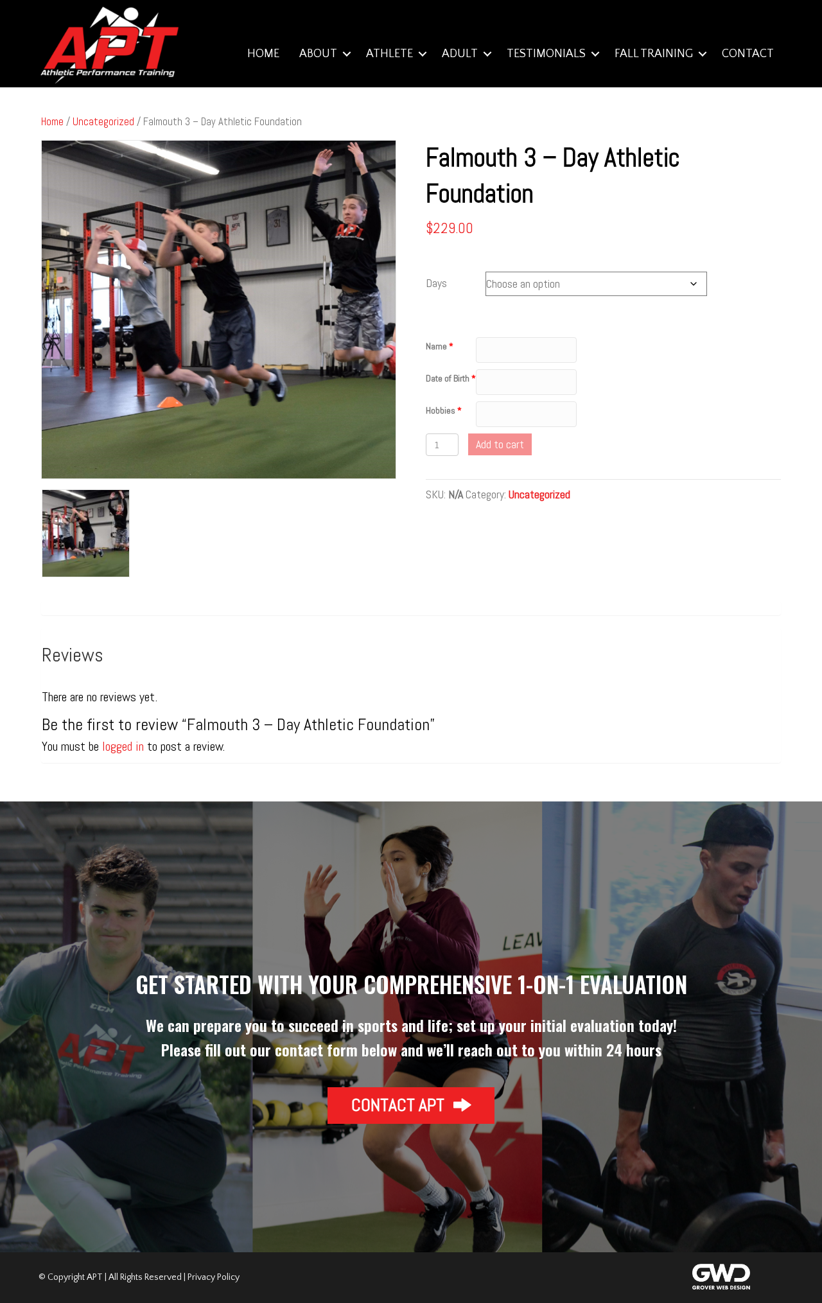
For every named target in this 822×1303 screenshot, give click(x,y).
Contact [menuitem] (748, 54)
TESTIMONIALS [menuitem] (546, 54)
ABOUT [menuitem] (318, 54)
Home (52, 121)
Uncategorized (103, 121)
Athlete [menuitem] (389, 54)
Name (436, 346)
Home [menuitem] (263, 54)
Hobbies (440, 410)
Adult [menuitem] (460, 54)
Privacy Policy (214, 1277)
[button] (346, 54)
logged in (123, 746)
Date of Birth (447, 378)
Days (436, 282)
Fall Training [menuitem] (654, 54)
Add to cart (500, 444)
